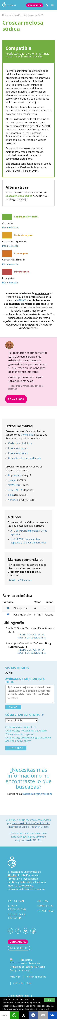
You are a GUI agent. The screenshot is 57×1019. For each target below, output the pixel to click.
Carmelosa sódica (18, 453)
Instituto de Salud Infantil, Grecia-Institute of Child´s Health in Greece (29, 825)
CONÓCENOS (45, 906)
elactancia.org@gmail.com (37, 793)
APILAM (21, 300)
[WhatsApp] (14, 1015)
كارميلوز (12, 480)
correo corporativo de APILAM (30, 838)
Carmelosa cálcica (18, 448)
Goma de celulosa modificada (24, 458)
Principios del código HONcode (27, 966)
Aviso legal (15, 976)
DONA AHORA (34, 5)
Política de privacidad (36, 976)
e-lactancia (14, 871)
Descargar (16, 748)
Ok (49, 1000)
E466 (11, 495)
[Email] (43, 1015)
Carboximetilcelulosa (20, 443)
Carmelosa (27, 434)
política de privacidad (38, 1009)
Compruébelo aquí (20, 970)
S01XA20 (13, 500)
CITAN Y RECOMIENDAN (17, 907)
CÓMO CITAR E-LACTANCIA (17, 916)
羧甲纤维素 (14, 485)
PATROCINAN (16, 901)
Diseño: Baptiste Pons (18, 995)
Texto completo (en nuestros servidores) (31, 636)
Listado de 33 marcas (20, 580)
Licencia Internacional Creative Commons (26, 887)
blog (10, 931)
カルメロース (15, 490)
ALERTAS (42, 901)
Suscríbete (20, 948)
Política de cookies (22, 983)
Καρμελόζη (14, 475)
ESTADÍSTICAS (45, 911)
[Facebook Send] (33, 1015)
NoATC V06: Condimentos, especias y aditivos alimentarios (28, 540)
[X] (24, 1015)
